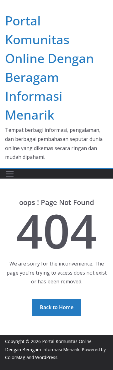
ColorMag (15, 357)
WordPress (46, 357)
